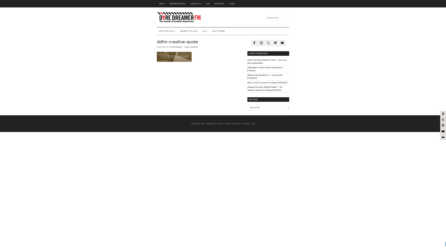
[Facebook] (443, 114)
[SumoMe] (443, 137)
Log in (253, 124)
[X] (443, 120)
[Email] (443, 131)
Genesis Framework (232, 124)
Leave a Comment (191, 47)
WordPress (245, 124)
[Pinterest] (443, 125)
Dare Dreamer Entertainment (179, 17)
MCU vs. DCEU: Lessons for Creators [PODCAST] (267, 83)
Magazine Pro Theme (214, 124)
